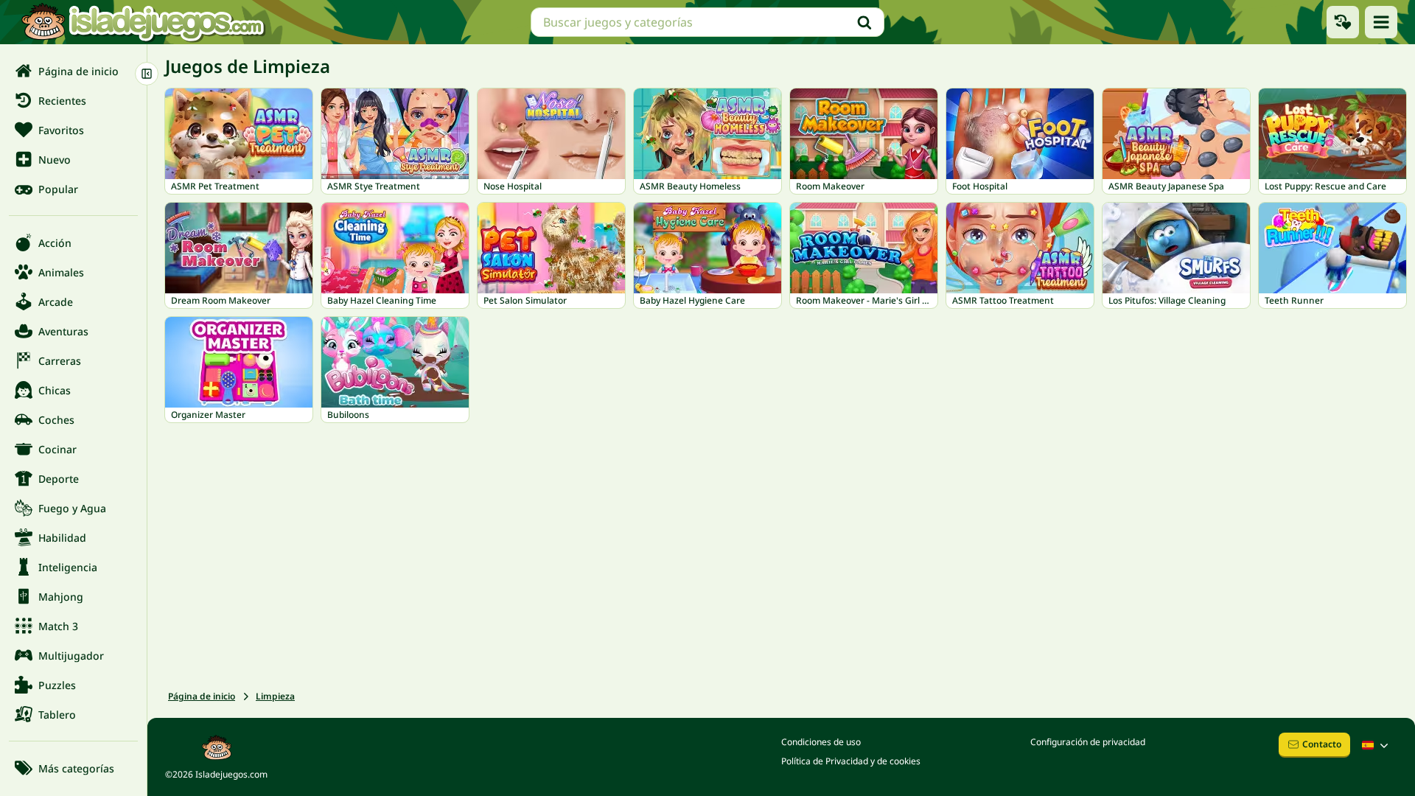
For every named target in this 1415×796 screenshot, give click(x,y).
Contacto (1321, 744)
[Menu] (1381, 22)
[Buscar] (864, 22)
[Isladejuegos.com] (143, 22)
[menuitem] (73, 70)
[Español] (1376, 745)
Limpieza (275, 696)
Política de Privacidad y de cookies (850, 761)
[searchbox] (707, 22)
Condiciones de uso (821, 742)
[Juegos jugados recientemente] (1343, 22)
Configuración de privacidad (1087, 742)
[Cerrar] (146, 73)
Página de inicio (201, 696)
